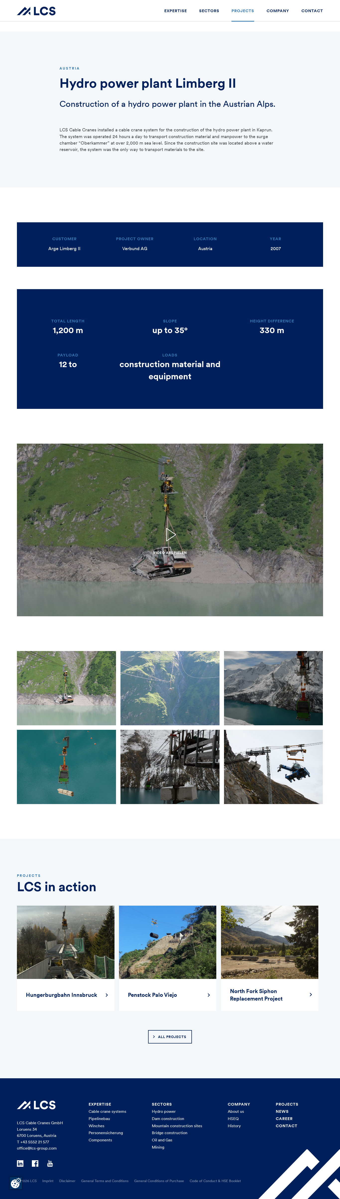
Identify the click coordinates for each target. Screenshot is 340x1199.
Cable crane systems (107, 1111)
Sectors (209, 10)
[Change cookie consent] (16, 1183)
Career (284, 1118)
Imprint (48, 1181)
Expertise (175, 10)
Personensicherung (106, 1132)
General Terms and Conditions (104, 1181)
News (282, 1111)
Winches (96, 1125)
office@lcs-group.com (37, 1148)
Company (278, 10)
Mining (158, 1147)
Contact (312, 10)
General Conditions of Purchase (159, 1181)
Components (100, 1139)
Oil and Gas (162, 1139)
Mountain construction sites (177, 1125)
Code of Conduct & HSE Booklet (215, 1181)
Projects (242, 10)
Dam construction (168, 1118)
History (234, 1125)
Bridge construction (169, 1132)
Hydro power (164, 1111)
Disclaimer (67, 1181)
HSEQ (233, 1118)
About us (236, 1111)
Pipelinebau (99, 1118)
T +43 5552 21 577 (33, 1141)
